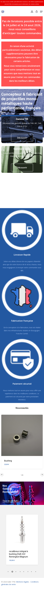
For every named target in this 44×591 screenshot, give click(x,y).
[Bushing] (22, 435)
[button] (41, 11)
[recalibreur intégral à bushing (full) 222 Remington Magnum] (22, 531)
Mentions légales (22, 582)
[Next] (42, 474)
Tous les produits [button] (11, 500)
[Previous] (1, 474)
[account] (31, 11)
